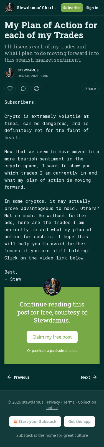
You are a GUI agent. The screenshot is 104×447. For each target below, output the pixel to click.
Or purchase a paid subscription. (52, 350)
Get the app (79, 421)
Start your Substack (38, 421)
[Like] (10, 88)
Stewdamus (28, 70)
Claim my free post (52, 337)
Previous (21, 377)
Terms (69, 402)
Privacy (53, 402)
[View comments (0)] (23, 88)
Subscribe (72, 7)
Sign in (92, 7)
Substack (24, 435)
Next (85, 377)
